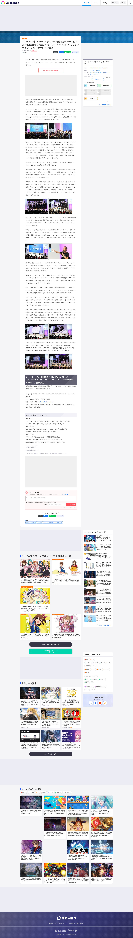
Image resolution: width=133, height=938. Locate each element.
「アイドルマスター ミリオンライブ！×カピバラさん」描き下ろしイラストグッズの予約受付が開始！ (66, 580)
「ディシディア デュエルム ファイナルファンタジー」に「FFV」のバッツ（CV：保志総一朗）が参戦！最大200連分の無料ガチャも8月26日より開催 (31, 857)
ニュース (86, 3)
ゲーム (96, 3)
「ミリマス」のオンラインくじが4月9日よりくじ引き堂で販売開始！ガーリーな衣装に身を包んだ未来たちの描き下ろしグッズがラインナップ (35, 580)
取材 (87, 679)
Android (98, 70)
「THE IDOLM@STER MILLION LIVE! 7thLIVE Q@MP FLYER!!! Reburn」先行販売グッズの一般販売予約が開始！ (66, 635)
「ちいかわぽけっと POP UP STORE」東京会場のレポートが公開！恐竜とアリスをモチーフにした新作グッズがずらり (50, 723)
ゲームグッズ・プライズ (57, 559)
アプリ (105, 3)
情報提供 (71, 923)
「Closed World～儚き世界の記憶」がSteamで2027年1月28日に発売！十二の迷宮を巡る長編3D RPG (30, 723)
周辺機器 (88, 666)
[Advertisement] (66, 18)
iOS (93, 70)
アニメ (87, 672)
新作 (87, 659)
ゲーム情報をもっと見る (104, 104)
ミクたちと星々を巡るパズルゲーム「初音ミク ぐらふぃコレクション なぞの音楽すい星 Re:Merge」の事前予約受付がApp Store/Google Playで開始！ (78, 812)
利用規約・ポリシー (63, 923)
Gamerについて (53, 923)
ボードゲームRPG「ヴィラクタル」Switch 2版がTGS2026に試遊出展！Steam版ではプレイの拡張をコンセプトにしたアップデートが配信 (101, 834)
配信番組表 (123, 2)
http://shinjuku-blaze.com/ (45, 402)
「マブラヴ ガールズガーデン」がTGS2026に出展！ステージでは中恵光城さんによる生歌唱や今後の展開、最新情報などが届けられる (29, 745)
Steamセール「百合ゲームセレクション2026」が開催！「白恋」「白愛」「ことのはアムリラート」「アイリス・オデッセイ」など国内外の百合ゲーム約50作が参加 (71, 745)
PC (90, 70)
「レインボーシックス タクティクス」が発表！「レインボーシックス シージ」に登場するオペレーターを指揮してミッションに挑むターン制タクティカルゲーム (29, 702)
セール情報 (31, 792)
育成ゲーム (106, 72)
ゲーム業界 (51, 792)
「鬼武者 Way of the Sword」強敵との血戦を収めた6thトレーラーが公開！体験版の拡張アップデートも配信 (101, 879)
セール (87, 689)
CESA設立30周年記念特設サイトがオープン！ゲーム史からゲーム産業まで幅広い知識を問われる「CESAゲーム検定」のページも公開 (71, 702)
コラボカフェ (106, 669)
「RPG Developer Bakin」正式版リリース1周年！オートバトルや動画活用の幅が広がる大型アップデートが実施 (54, 834)
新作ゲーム (24, 792)
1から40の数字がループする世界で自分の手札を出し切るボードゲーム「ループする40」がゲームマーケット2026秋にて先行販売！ (54, 812)
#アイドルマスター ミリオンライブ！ (53, 522)
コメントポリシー (63, 494)
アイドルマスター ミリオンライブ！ (97, 62)
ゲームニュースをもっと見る (103, 625)
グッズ (99, 669)
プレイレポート (94, 679)
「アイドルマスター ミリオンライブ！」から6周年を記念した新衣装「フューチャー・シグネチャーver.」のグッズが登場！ (34, 608)
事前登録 (92, 659)
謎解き (87, 669)
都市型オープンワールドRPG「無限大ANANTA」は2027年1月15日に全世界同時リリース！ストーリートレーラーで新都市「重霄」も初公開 (78, 880)
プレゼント (94, 689)
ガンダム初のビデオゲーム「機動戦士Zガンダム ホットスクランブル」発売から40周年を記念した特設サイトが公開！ (71, 723)
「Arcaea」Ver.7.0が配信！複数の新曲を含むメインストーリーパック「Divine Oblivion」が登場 (31, 812)
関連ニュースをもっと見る (50, 644)
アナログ (103, 662)
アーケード (95, 662)
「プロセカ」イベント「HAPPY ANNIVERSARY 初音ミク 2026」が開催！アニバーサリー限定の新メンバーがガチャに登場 (101, 812)
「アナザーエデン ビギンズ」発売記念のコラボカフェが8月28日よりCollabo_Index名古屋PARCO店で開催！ (50, 702)
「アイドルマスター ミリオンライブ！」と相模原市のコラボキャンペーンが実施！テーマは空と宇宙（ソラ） (35, 635)
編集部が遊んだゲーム (100, 686)
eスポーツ (95, 676)
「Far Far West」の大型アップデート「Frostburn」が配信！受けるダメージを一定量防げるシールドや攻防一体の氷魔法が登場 (101, 857)
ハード (108, 662)
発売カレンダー (115, 2)
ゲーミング (95, 666)
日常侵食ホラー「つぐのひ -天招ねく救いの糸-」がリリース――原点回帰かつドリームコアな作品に (31, 879)
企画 (92, 682)
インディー (88, 662)
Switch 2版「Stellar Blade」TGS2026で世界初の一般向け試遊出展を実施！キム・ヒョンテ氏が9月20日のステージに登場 (51, 745)
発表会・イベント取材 (30, 522)
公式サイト (98, 79)
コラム (87, 682)
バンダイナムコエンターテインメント (99, 68)
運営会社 (82, 923)
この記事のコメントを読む (51, 70)
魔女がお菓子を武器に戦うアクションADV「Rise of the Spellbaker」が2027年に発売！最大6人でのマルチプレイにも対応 (78, 834)
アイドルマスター (94, 75)
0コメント (35, 50)
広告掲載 (76, 923)
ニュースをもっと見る (51, 754)
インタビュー (102, 679)
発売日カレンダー (89, 686)
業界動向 (88, 676)
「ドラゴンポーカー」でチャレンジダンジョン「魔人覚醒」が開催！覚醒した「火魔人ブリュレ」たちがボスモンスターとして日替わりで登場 (54, 880)
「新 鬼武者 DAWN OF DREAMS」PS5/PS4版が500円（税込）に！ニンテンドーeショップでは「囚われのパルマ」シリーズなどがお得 (78, 857)
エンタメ (24, 38)
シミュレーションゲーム (96, 72)
